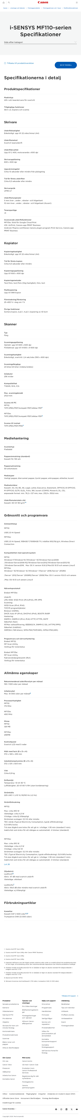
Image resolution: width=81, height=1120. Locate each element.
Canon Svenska (9, 1109)
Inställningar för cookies (12, 1103)
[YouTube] (77, 1109)
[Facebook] (56, 1109)
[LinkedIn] (66, 1109)
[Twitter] (72, 1109)
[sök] (9, 2)
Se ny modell (66, 65)
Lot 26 (7, 864)
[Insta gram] (61, 1109)
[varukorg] (3, 3)
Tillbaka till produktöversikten (20, 63)
